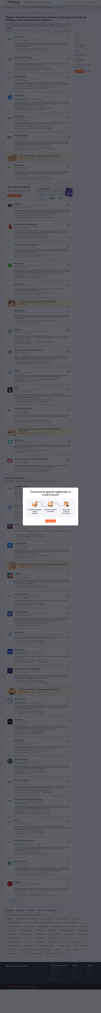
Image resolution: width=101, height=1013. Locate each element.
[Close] (76, 489)
